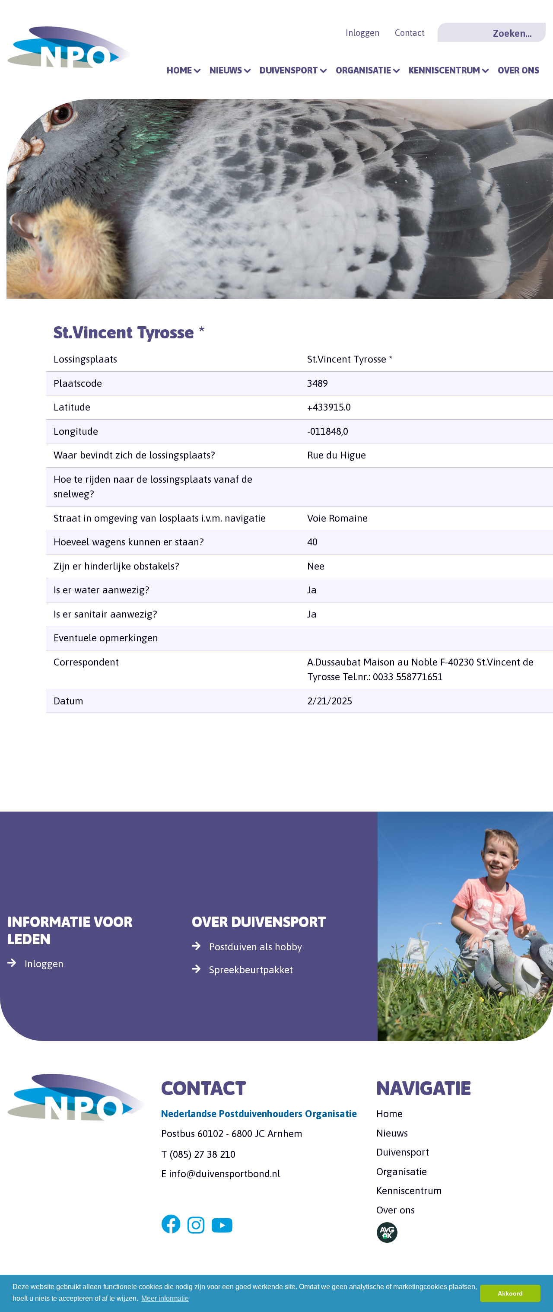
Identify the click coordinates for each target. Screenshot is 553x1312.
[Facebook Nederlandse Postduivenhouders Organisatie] (171, 1226)
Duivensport (289, 70)
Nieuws (226, 70)
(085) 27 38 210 (202, 1154)
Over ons (518, 70)
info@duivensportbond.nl (224, 1173)
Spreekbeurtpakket (251, 969)
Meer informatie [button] (165, 1298)
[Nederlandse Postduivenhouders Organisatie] (69, 45)
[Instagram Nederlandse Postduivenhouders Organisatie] (196, 1226)
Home (179, 70)
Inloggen (362, 33)
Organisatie (363, 70)
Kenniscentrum (444, 70)
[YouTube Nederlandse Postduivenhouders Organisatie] (222, 1226)
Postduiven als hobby (255, 946)
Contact (410, 33)
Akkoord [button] (510, 1293)
